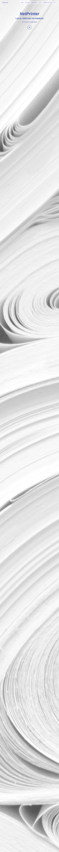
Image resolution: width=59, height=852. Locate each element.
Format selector (48, 2)
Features (27, 2)
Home (22, 2)
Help (55, 2)
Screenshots (34, 2)
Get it (40, 2)
